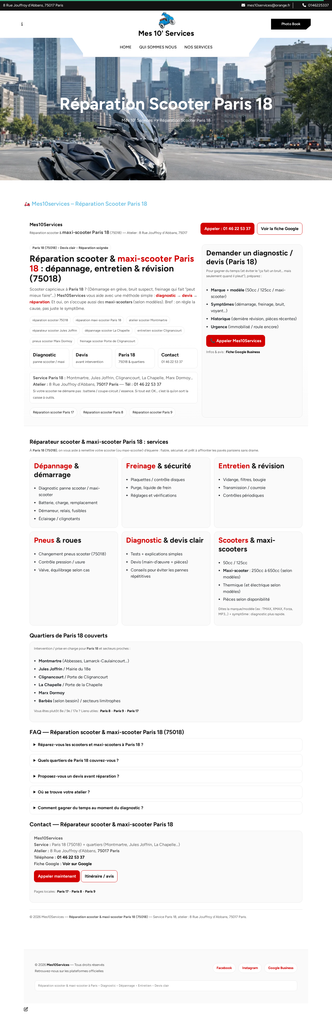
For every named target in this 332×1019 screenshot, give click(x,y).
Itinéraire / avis (99, 876)
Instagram (250, 968)
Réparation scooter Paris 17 (53, 412)
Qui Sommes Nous (158, 47)
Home (126, 47)
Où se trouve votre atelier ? (64, 792)
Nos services (198, 47)
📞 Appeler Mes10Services (235, 340)
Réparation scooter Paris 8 (103, 412)
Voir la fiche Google (280, 228)
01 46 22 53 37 (147, 384)
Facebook (224, 968)
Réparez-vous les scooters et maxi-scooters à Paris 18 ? (90, 744)
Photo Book (290, 24)
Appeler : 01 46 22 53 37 (227, 228)
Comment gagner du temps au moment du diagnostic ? (90, 807)
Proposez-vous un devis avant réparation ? (78, 776)
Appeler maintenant (57, 876)
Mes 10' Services (166, 33)
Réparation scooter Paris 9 (152, 412)
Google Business (280, 968)
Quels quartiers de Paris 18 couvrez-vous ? (78, 760)
